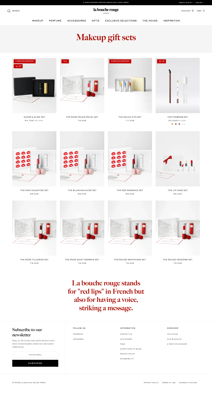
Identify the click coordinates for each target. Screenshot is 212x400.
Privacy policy (127, 354)
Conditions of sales (130, 349)
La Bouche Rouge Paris (33, 383)
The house (150, 21)
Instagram (78, 339)
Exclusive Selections (121, 21)
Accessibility (127, 359)
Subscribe (35, 363)
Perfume (55, 21)
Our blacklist (174, 339)
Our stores (126, 339)
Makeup (37, 21)
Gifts (95, 21)
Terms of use (169, 383)
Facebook (78, 334)
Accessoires (76, 21)
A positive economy (177, 344)
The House (172, 334)
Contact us (126, 334)
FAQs (122, 344)
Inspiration (171, 21)
